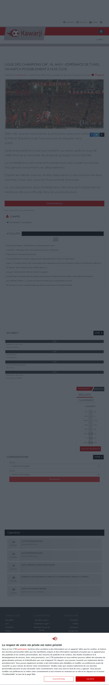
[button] (68, 22)
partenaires (22, 649)
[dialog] (54, 659)
